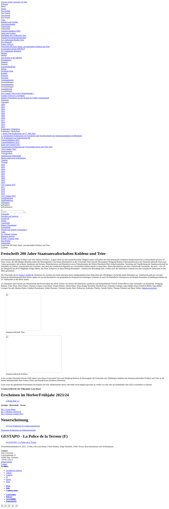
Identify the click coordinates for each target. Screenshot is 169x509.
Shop (8, 482)
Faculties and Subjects (9, 216)
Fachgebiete (5, 227)
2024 (3, 109)
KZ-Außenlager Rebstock (11, 51)
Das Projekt (5, 11)
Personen (4, 76)
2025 (3, 107)
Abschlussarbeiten (8, 24)
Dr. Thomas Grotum (9, 234)
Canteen (9, 475)
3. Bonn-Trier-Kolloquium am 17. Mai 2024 (18, 133)
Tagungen (5, 100)
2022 (3, 113)
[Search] (25, 212)
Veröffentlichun (7, 198)
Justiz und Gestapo (8, 33)
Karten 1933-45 (7, 44)
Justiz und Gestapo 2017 (10, 145)
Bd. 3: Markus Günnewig (11, 412)
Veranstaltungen (7, 80)
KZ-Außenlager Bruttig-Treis (12, 40)
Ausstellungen (6, 89)
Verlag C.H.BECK (26, 275)
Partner (4, 69)
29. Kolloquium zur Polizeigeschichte (15, 138)
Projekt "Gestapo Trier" (10, 239)
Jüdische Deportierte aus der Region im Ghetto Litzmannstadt (25, 98)
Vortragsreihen (6, 151)
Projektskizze (6, 60)
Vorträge (4, 160)
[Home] (4, 4)
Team (3, 20)
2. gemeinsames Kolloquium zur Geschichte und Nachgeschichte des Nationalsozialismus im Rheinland (41, 136)
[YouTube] (10, 507)
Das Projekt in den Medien (11, 58)
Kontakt (4, 73)
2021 (3, 176)
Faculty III (5, 218)
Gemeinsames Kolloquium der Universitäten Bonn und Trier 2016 (27, 147)
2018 (3, 118)
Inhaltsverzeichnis (149, 288)
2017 (3, 120)
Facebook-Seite (7, 71)
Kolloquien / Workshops (10, 129)
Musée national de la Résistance (13, 158)
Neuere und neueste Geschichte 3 (14, 230)
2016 (3, 122)
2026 (3, 104)
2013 (3, 127)
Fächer (3, 221)
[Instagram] (13, 507)
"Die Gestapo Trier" (9, 149)
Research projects (8, 236)
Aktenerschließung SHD (10, 31)
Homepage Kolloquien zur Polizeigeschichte (18, 430)
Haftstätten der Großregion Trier (13, 35)
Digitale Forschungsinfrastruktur (13, 38)
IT (7, 477)
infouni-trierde (6, 462)
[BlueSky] (6, 507)
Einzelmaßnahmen (8, 67)
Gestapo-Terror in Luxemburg (12, 96)
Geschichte (5, 223)
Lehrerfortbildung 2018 (10, 142)
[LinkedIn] (16, 507)
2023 (3, 111)
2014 (3, 125)
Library (9, 473)
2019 (3, 180)
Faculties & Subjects (14, 471)
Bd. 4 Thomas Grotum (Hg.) (12, 414)
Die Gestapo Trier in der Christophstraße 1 (17, 93)
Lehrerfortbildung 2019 (10, 140)
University (5, 214)
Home (3, 9)
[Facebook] (3, 507)
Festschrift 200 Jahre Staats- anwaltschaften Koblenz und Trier (25, 47)
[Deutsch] (5, 203)
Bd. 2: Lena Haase (8, 409)
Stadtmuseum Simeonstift (11, 156)
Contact (4, 464)
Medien (4, 53)
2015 (3, 191)
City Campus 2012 (8, 196)
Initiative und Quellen (9, 22)
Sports (8, 479)
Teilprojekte (5, 26)
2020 (3, 116)
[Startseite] (14, 2)
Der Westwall (6, 42)
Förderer (4, 62)
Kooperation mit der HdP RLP (13, 49)
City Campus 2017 (8, 185)
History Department (8, 225)
